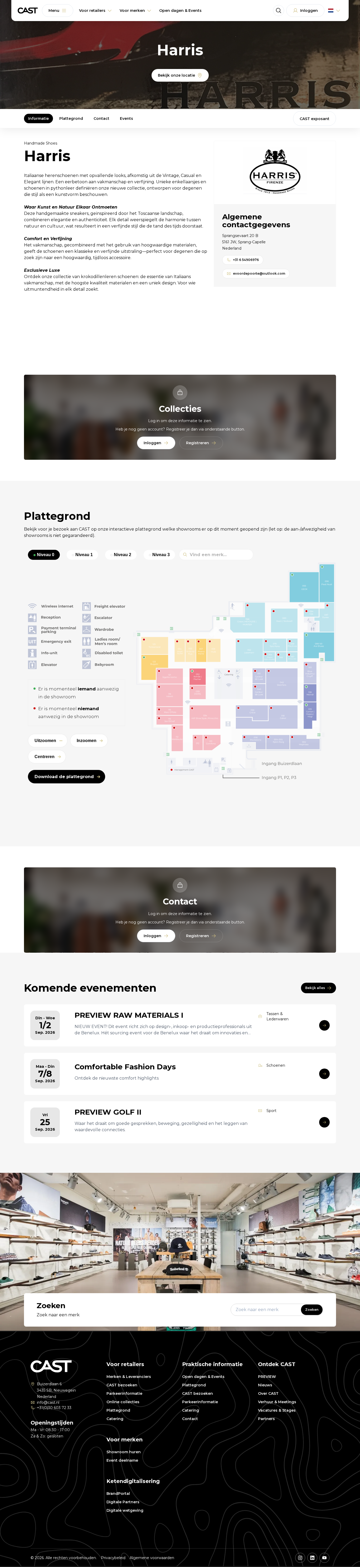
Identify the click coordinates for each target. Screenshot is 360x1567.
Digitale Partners (122, 1502)
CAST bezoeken (121, 1385)
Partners (266, 1418)
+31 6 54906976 (246, 260)
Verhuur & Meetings (277, 1402)
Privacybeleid (113, 1557)
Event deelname (122, 1460)
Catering (114, 1418)
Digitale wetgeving (124, 1510)
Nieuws (265, 1385)
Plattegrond (71, 118)
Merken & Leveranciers (128, 1376)
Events (126, 118)
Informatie (38, 118)
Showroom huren (123, 1452)
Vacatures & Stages (277, 1410)
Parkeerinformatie (124, 1393)
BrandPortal (118, 1493)
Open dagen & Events (203, 1376)
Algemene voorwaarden (152, 1557)
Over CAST (268, 1393)
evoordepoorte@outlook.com (259, 273)
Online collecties (122, 1402)
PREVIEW (267, 1376)
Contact (101, 118)
